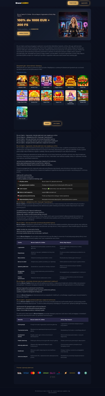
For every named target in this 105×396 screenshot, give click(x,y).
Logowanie (84, 3)
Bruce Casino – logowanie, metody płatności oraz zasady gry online (37, 135)
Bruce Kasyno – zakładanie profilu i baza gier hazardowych (35, 137)
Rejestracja (72, 3)
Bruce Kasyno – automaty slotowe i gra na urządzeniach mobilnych (37, 141)
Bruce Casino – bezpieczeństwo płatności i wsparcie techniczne (36, 142)
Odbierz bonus (23, 33)
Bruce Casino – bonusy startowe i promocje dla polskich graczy (36, 139)
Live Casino (56, 123)
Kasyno (47, 123)
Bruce (22, 3)
